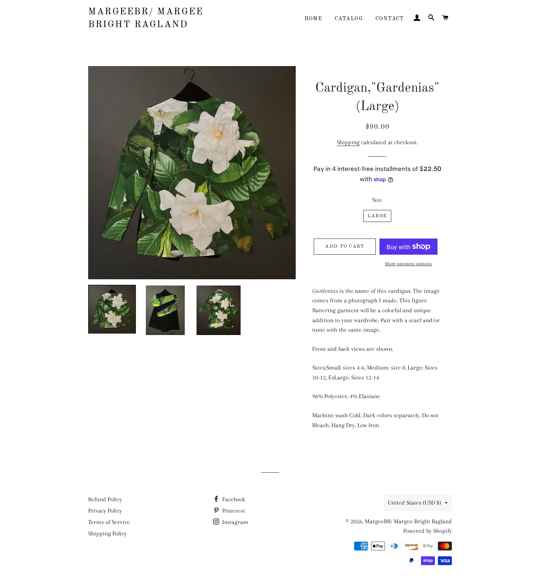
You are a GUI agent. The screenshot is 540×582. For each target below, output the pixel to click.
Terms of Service (109, 522)
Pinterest (233, 510)
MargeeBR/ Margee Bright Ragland (145, 18)
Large (377, 216)
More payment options (408, 263)
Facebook (233, 499)
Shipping (348, 142)
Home (314, 18)
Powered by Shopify (427, 530)
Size (377, 199)
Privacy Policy (105, 510)
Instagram (234, 522)
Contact (389, 18)
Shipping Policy (107, 533)
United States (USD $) (414, 502)
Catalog (349, 18)
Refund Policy (105, 499)
